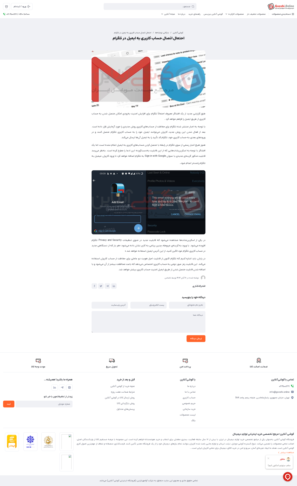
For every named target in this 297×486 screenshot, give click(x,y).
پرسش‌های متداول (126, 409)
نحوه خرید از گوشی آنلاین (122, 386)
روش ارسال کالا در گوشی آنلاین (120, 397)
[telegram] (62, 387)
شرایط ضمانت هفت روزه (123, 392)
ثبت (9, 404)
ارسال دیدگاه (196, 338)
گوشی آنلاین (178, 32)
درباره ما (191, 386)
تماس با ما (190, 392)
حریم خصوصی (189, 403)
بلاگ (193, 420)
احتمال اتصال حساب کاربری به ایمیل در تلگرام (132, 32)
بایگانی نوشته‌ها (162, 32)
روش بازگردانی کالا (126, 403)
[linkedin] (55, 387)
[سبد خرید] (6, 6)
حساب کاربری (189, 397)
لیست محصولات (188, 414)
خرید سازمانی (189, 409)
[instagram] (69, 387)
